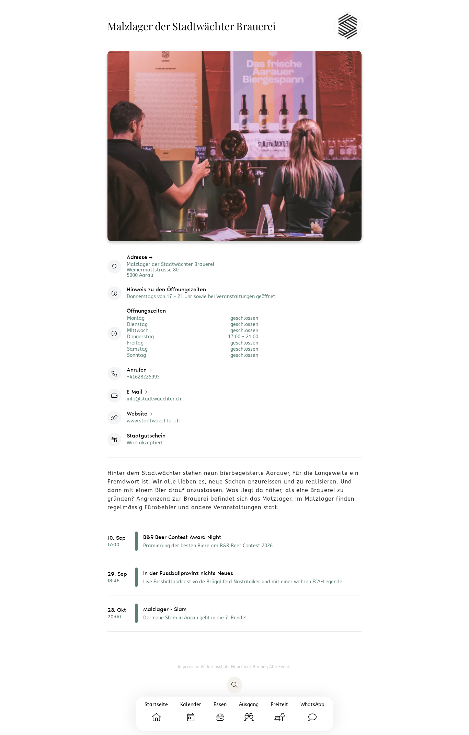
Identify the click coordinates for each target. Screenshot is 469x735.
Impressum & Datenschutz (204, 666)
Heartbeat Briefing (250, 666)
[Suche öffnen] (234, 685)
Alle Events (280, 666)
